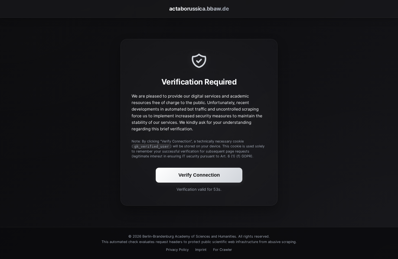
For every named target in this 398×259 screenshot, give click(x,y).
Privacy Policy (177, 250)
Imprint (201, 250)
